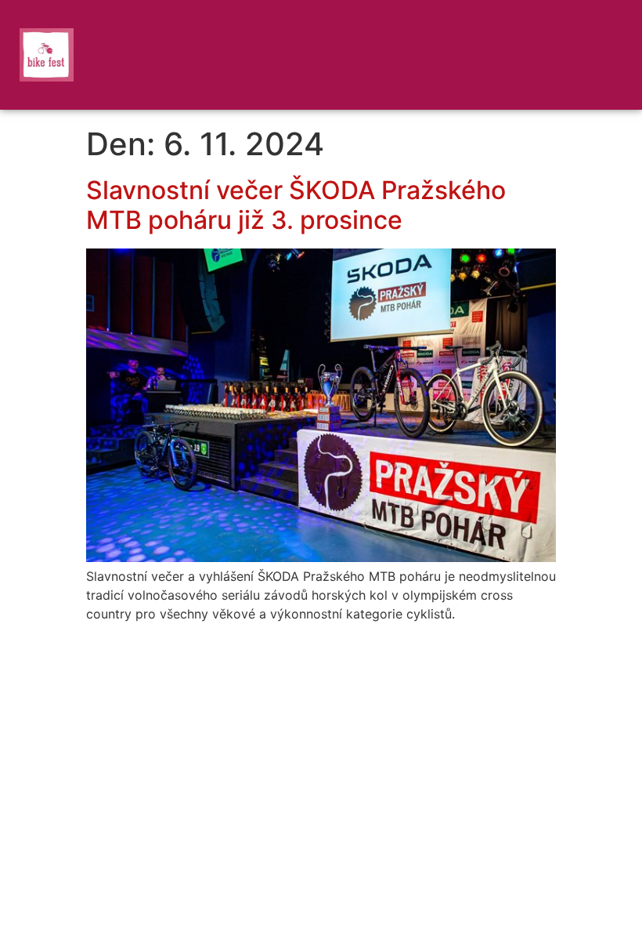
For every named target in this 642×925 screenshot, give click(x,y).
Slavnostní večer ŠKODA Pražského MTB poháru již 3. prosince (296, 205)
